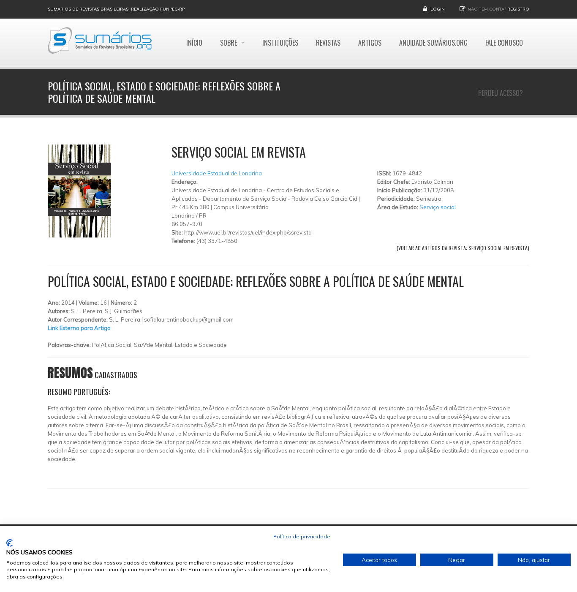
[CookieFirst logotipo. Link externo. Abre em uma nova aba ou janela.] (9, 543)
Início (194, 43)
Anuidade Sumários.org (433, 43)
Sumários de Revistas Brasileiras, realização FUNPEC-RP (116, 9)
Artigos (369, 43)
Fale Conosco (504, 43)
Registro (518, 9)
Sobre (229, 43)
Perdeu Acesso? (500, 93)
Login (437, 9)
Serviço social (437, 207)
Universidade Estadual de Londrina (216, 173)
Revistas (328, 43)
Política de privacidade (301, 536)
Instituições (280, 43)
